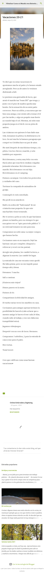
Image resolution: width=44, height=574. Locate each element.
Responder (14, 412)
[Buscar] (41, 3)
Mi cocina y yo (6, 506)
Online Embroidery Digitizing (21, 402)
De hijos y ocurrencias (9, 470)
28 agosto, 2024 (16, 405)
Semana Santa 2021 (8, 542)
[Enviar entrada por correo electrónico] (4, 394)
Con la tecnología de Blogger (23, 564)
